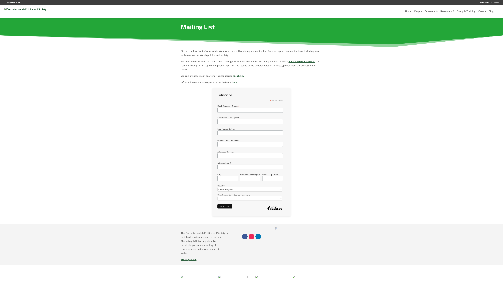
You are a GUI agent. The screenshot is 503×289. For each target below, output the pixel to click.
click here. (238, 75)
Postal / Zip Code (270, 174)
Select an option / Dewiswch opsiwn (233, 195)
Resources (446, 11)
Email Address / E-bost (228, 106)
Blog (491, 11)
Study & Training (466, 11)
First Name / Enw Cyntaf (228, 118)
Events (482, 11)
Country (221, 186)
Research (430, 11)
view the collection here (302, 61)
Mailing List (485, 2)
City (219, 174)
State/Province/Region (250, 174)
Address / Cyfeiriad (225, 152)
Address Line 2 (224, 163)
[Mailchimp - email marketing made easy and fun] (274, 210)
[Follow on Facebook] (245, 236)
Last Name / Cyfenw (226, 129)
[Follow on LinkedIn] (258, 236)
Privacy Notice (188, 259)
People (418, 11)
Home (408, 11)
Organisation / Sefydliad (228, 140)
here (234, 82)
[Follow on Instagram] (251, 236)
